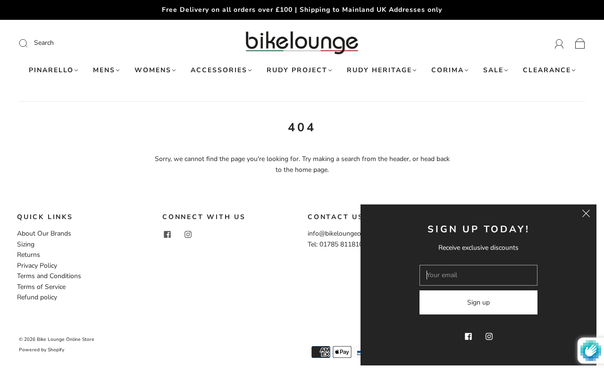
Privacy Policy (37, 265)
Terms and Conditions (49, 275)
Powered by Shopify (41, 350)
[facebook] (167, 234)
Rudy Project (297, 70)
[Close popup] (586, 214)
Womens (152, 70)
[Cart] (580, 42)
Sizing (25, 244)
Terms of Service (41, 286)
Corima (447, 70)
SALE (493, 70)
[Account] (559, 42)
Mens (104, 70)
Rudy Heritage (379, 70)
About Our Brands (44, 233)
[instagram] (187, 234)
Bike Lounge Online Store (65, 339)
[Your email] (478, 275)
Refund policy (37, 297)
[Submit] (86, 43)
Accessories (219, 70)
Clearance (547, 70)
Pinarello (51, 70)
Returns (28, 254)
